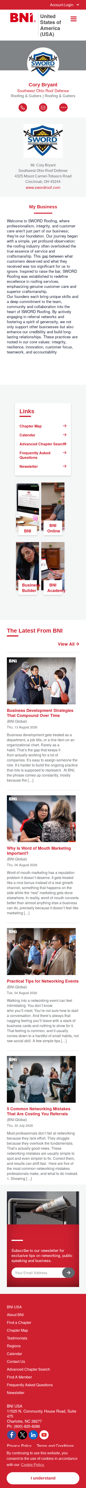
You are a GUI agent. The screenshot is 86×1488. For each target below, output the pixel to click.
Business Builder (29, 587)
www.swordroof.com (43, 187)
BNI (27, 531)
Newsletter (28, 466)
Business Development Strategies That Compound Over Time (40, 712)
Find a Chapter (19, 1322)
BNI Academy (54, 587)
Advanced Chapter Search (42, 443)
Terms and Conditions (55, 1445)
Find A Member (19, 1377)
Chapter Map (30, 426)
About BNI (15, 1314)
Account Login (61, 4)
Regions (14, 1345)
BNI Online (53, 528)
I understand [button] (43, 1478)
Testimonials (17, 1338)
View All (67, 644)
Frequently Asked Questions (34, 455)
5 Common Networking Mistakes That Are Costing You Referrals (38, 1111)
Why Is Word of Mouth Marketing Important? (39, 850)
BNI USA (14, 1306)
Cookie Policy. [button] (32, 1465)
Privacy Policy (19, 1445)
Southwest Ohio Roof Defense (43, 90)
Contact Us (16, 1361)
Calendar (27, 435)
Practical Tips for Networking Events (43, 981)
